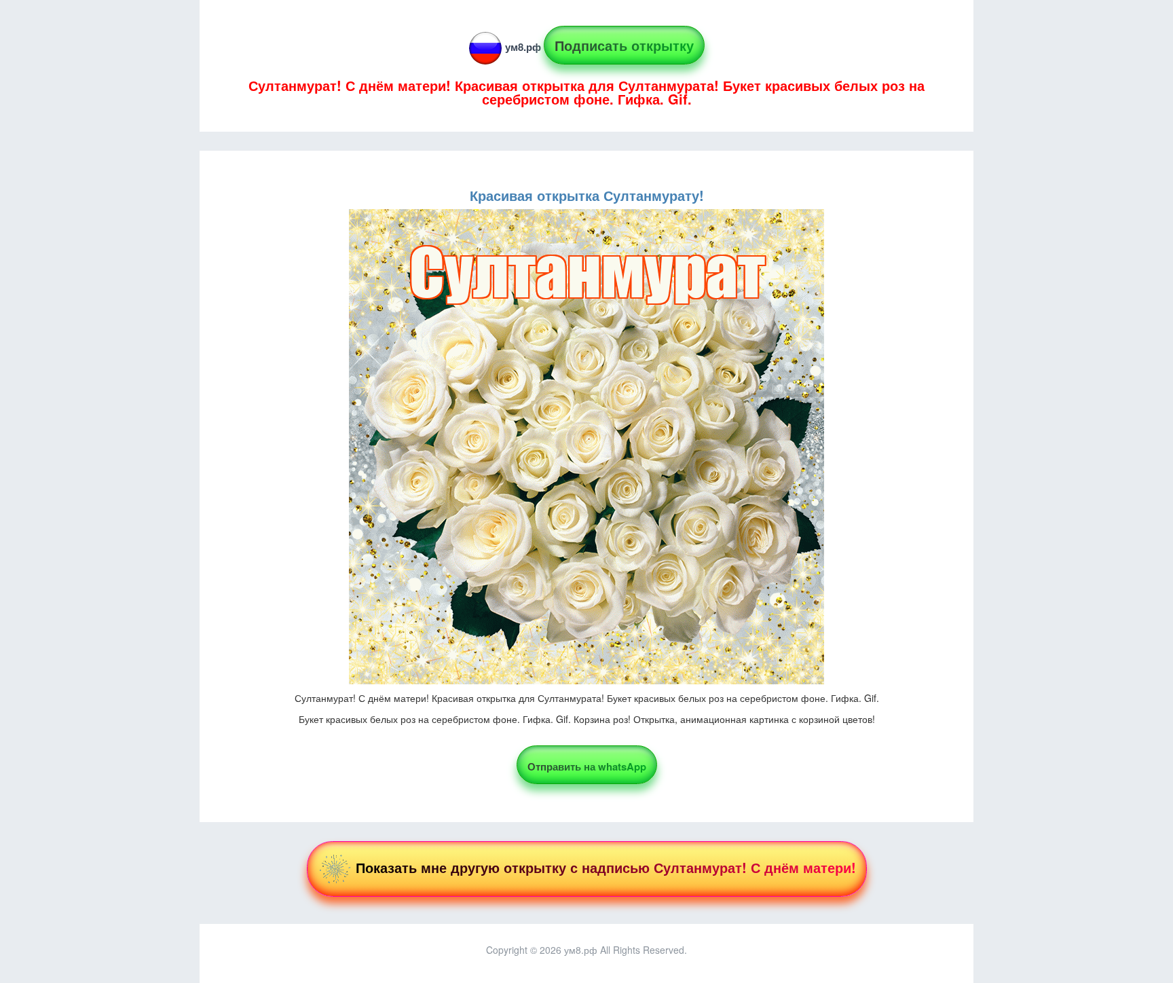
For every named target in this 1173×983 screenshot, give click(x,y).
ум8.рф (523, 46)
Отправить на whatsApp (586, 766)
